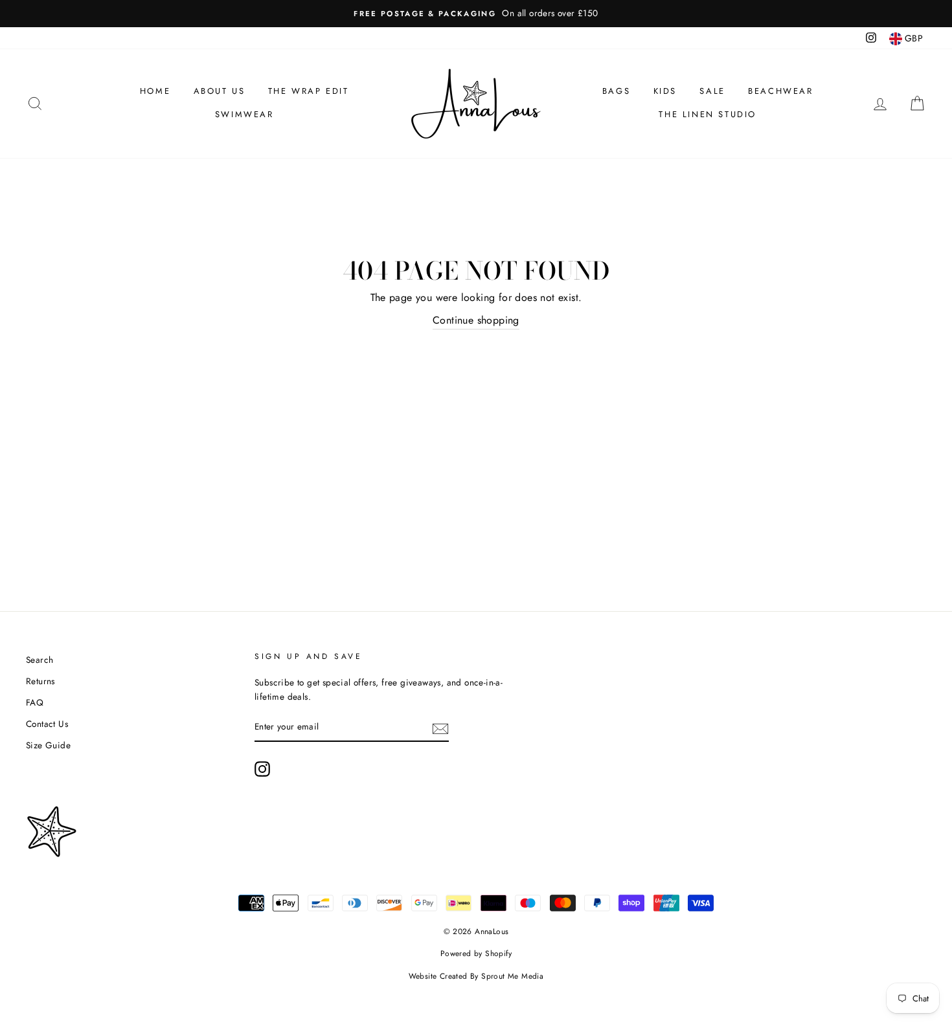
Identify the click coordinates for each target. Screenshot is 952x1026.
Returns (40, 681)
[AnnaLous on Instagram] (262, 769)
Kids (665, 91)
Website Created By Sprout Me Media (476, 976)
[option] (476, 13)
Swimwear (244, 114)
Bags (616, 91)
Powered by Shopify (476, 953)
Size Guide (48, 745)
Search (39, 659)
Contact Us (47, 723)
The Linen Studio (707, 114)
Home (155, 91)
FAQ (34, 702)
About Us (219, 91)
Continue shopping (476, 320)
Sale (712, 91)
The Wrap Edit (308, 91)
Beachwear (780, 91)
